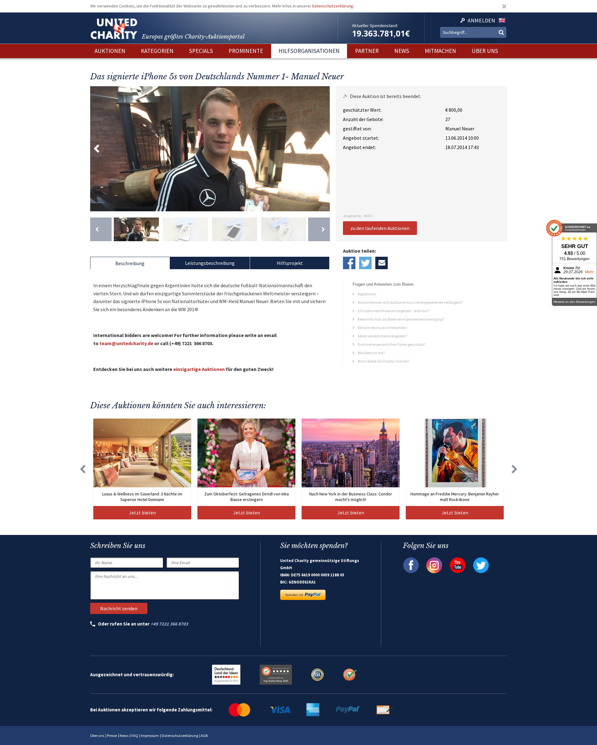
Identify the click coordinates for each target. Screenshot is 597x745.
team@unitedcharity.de (126, 343)
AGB (204, 735)
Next (324, 148)
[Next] (319, 229)
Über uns (97, 735)
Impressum (150, 735)
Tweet (365, 263)
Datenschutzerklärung (332, 6)
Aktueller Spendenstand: (375, 25)
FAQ (134, 735)
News (124, 735)
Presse (112, 735)
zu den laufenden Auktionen (380, 228)
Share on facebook (349, 263)
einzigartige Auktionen (199, 369)
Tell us (381, 263)
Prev (96, 148)
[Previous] (101, 229)
